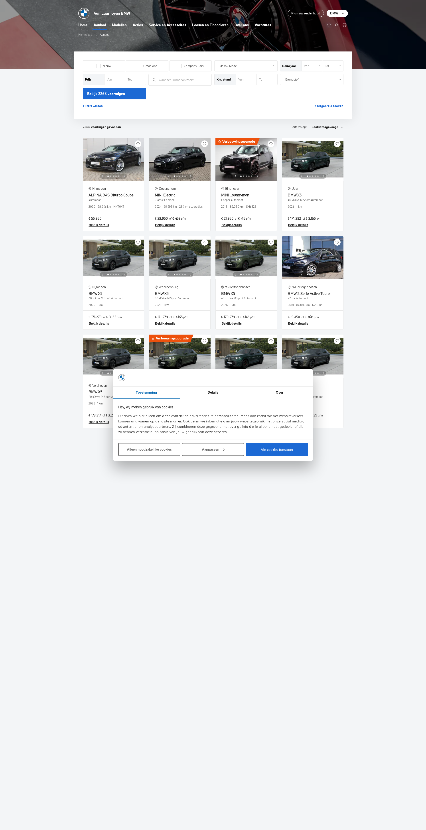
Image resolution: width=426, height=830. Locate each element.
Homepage (85, 34)
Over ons (242, 25)
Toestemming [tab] (146, 392)
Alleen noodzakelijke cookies (149, 449)
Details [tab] (213, 392)
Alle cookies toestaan (277, 449)
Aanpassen (210, 449)
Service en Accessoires (167, 25)
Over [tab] (279, 392)
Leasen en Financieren (210, 25)
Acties (138, 25)
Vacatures (263, 25)
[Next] (124, 176)
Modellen (119, 25)
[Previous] (102, 176)
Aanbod (100, 25)
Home (83, 25)
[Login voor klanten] (344, 25)
